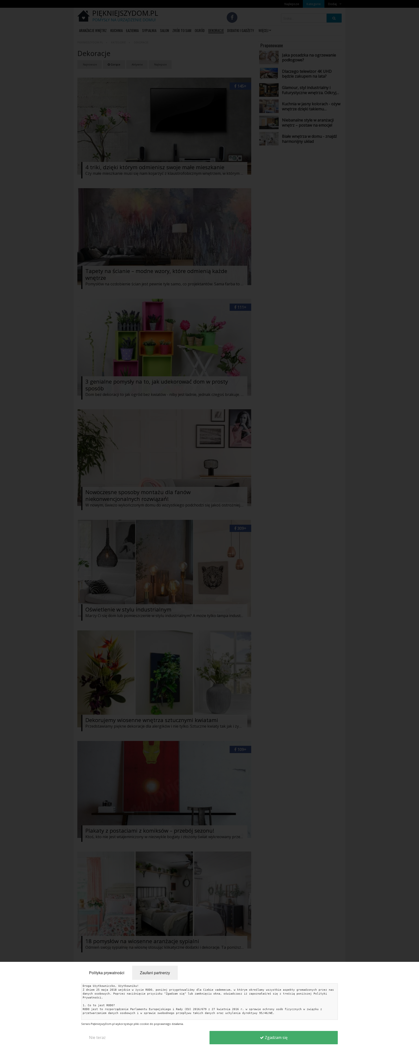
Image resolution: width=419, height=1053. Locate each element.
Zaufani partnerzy (155, 972)
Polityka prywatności (106, 972)
